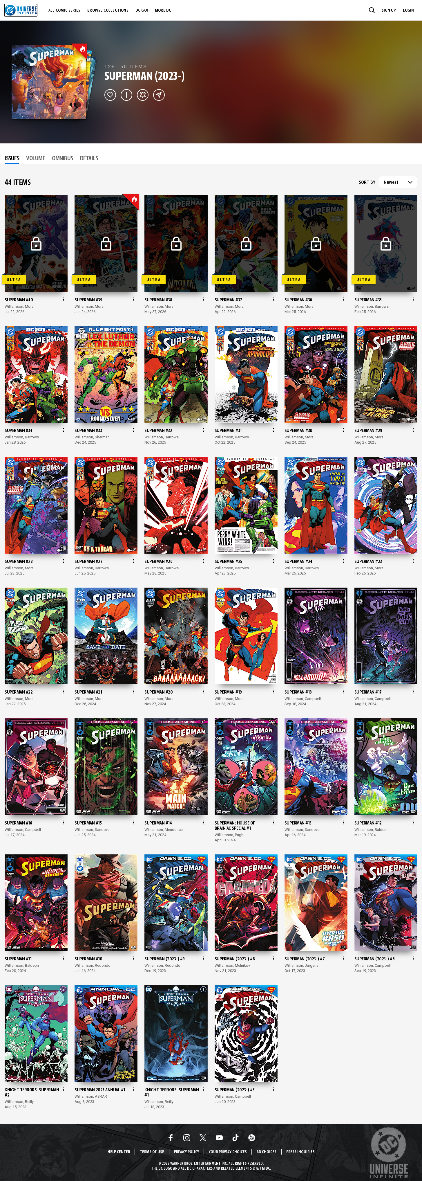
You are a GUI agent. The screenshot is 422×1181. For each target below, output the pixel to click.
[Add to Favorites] (110, 95)
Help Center (119, 1152)
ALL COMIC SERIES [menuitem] (64, 10)
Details (89, 159)
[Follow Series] (142, 95)
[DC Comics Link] (251, 1137)
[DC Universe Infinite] (21, 10)
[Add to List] (126, 95)
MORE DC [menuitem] (163, 10)
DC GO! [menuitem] (141, 10)
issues (12, 159)
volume (35, 159)
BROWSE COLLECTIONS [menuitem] (107, 10)
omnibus (62, 159)
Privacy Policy (186, 1152)
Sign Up (389, 10)
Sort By (367, 183)
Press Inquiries (300, 1152)
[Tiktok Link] (235, 1137)
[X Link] (203, 1137)
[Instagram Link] (186, 1137)
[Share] (159, 95)
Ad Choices (266, 1152)
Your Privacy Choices (228, 1152)
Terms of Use (152, 1152)
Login (408, 10)
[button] (371, 10)
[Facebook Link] (170, 1137)
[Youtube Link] (219, 1137)
